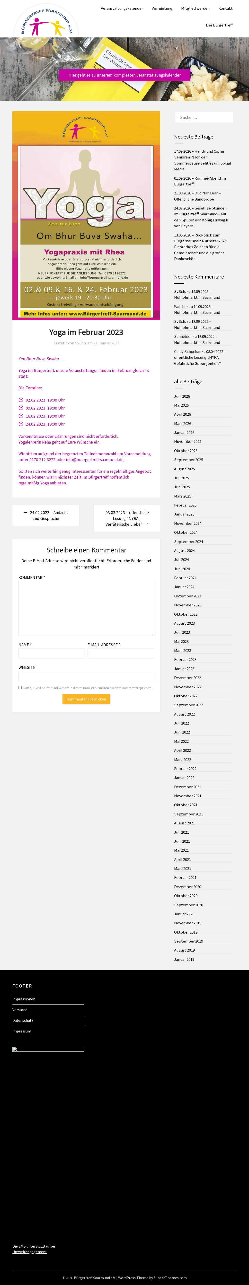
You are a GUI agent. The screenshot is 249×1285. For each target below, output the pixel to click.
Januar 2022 (184, 777)
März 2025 (182, 495)
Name (25, 644)
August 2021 (184, 822)
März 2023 (182, 650)
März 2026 (182, 423)
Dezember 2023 (187, 595)
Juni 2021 (182, 841)
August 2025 (184, 468)
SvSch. (180, 291)
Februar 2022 (185, 768)
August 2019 (184, 950)
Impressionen (23, 999)
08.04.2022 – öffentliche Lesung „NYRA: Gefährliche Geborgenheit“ (200, 357)
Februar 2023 (185, 659)
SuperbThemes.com (170, 1277)
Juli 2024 (181, 559)
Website (26, 667)
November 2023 (187, 604)
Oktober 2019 (185, 932)
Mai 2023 (181, 641)
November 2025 (187, 441)
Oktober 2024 (185, 532)
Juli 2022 (181, 723)
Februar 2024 (185, 577)
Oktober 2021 (185, 804)
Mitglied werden (195, 8)
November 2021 (187, 795)
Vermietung (162, 8)
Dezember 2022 (187, 677)
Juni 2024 (182, 568)
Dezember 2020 (187, 886)
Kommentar (31, 577)
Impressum (21, 1031)
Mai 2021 (181, 850)
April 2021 (182, 859)
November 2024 (187, 523)
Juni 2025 (182, 486)
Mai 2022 (181, 741)
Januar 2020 (184, 913)
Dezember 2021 (187, 786)
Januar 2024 (184, 586)
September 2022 (188, 704)
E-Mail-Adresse (104, 644)
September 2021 (188, 813)
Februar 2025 (185, 504)
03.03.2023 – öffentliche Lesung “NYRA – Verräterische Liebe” (127, 518)
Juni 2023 (182, 632)
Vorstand (19, 1009)
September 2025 (188, 459)
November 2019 (187, 922)
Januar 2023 (184, 668)
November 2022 (187, 686)
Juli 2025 (181, 477)
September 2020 (188, 904)
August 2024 (184, 550)
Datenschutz (22, 1020)
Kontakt (225, 8)
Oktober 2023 (185, 614)
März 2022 (182, 759)
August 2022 (184, 714)
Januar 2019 (184, 959)
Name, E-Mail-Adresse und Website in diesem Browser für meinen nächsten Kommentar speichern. (87, 688)
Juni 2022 (182, 731)
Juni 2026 (182, 396)
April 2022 (182, 750)
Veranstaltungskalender (122, 8)
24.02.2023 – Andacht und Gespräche (49, 515)
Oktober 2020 (185, 895)
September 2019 (188, 941)
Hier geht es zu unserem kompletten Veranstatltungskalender (125, 75)
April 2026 (182, 414)
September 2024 (188, 541)
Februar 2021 (185, 877)
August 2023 (184, 623)
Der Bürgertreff (219, 24)
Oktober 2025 (185, 450)
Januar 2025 (184, 513)
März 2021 (182, 868)
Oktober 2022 (185, 695)
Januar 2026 (184, 432)
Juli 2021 (181, 832)
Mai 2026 (181, 405)
